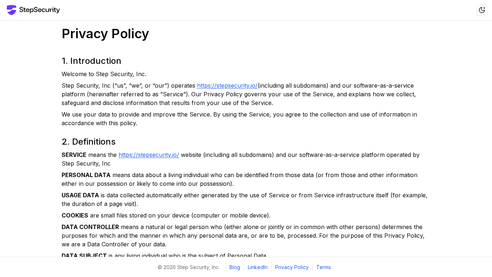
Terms (323, 267)
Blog (234, 267)
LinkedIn (258, 267)
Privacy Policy (292, 267)
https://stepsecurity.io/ (227, 85)
